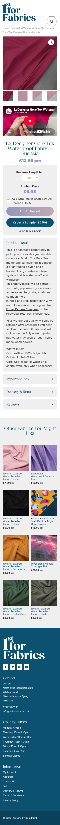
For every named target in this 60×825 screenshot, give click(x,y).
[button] (51, 42)
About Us (8, 776)
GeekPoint (31, 818)
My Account (9, 772)
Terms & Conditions (13, 795)
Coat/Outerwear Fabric (29, 28)
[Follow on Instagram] (19, 667)
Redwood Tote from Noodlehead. (28, 313)
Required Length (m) (30, 172)
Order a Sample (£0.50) (30, 222)
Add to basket (30, 211)
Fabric (14, 28)
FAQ (5, 786)
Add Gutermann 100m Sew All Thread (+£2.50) (32, 201)
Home (6, 28)
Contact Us (9, 781)
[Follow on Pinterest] (12, 667)
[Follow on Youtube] (26, 667)
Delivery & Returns (13, 790)
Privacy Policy (10, 800)
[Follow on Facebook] (5, 667)
